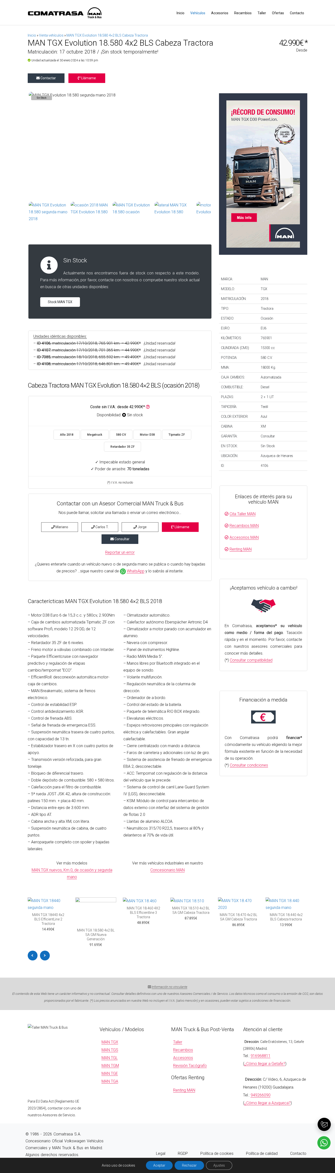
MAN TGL (110, 1057)
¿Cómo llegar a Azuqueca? (267, 1103)
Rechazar (189, 1165)
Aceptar (159, 1165)
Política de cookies (216, 1153)
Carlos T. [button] (102, 527)
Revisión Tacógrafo (190, 1065)
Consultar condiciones (249, 765)
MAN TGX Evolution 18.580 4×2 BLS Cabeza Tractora (107, 35)
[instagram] (293, 1141)
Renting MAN (241, 549)
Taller (262, 13)
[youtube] (303, 1141)
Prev (33, 955)
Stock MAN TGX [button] (60, 302)
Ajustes (219, 1165)
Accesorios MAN (244, 537)
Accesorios (219, 13)
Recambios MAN (244, 525)
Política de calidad (262, 1153)
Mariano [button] (61, 527)
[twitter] (283, 1141)
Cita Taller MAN (243, 514)
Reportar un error (120, 552)
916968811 (261, 1055)
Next (45, 955)
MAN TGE (110, 1073)
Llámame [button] (88, 78)
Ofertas (278, 13)
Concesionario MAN (167, 870)
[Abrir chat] (324, 1124)
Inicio (180, 13)
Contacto (297, 13)
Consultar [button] (121, 539)
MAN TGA (110, 1081)
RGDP (183, 1153)
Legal (160, 1153)
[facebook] (274, 1141)
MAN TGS (110, 1050)
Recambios (243, 13)
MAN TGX (110, 1042)
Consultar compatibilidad (251, 660)
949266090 (261, 1095)
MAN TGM (110, 1065)
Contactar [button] (48, 78)
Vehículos (197, 13)
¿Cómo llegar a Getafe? (264, 1063)
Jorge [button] (142, 527)
